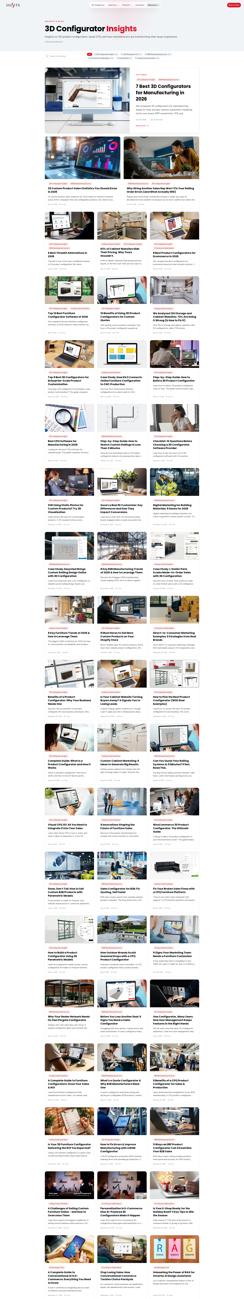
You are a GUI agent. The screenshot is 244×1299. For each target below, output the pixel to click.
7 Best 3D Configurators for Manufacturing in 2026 (163, 92)
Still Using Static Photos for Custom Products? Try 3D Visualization (65, 508)
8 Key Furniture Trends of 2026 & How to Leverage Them (69, 634)
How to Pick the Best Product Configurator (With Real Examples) (171, 700)
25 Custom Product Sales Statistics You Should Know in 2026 (82, 190)
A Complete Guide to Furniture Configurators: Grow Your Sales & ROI (68, 1084)
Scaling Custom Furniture (148, 58)
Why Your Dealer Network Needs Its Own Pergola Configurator (69, 1018)
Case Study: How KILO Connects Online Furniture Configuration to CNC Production (121, 380)
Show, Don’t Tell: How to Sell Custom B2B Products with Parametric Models (66, 892)
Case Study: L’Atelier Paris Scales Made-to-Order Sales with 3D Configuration (172, 572)
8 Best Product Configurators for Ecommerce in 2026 (174, 254)
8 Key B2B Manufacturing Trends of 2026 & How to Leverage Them (121, 570)
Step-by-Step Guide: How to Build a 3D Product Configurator (174, 379)
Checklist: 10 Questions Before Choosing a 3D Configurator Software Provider (172, 444)
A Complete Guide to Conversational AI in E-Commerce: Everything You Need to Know (69, 1277)
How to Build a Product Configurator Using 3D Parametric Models (62, 956)
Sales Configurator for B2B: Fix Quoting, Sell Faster (120, 890)
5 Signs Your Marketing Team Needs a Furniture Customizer (172, 954)
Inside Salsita (125, 58)
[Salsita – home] (13, 5)
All (89, 54)
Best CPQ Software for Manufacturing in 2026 (63, 442)
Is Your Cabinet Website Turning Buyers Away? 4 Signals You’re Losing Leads (121, 700)
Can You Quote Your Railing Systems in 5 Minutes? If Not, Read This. (171, 764)
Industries (112, 5)
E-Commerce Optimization (101, 58)
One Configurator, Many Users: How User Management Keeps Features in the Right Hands (173, 1020)
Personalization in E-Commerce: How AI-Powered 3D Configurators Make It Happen (121, 1212)
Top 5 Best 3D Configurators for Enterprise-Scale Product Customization (68, 380)
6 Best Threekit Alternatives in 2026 (67, 254)
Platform (125, 5)
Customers (139, 5)
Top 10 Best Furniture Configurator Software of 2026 (68, 315)
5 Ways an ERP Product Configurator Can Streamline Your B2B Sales (172, 1148)
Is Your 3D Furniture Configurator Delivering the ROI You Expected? (69, 1146)
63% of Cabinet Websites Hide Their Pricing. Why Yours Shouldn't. (119, 252)
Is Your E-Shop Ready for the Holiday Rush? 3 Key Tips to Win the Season (173, 1212)
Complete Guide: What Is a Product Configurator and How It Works (69, 764)
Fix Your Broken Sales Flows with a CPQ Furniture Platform (174, 890)
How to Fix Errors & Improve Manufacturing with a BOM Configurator (118, 1148)
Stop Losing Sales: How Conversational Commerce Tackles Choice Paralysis (118, 1275)
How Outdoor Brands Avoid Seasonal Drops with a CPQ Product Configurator (118, 956)
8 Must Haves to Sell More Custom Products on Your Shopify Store (117, 636)
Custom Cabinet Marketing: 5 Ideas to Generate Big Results (119, 762)
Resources (152, 5)
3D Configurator (98, 5)
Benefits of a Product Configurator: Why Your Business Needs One (69, 700)
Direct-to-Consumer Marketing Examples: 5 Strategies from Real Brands (174, 636)
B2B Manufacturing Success (159, 54)
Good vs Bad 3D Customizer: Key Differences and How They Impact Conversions (121, 508)
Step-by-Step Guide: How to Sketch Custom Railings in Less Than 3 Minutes (120, 444)
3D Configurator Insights (107, 54)
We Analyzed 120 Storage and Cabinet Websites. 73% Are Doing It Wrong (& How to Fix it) (174, 317)
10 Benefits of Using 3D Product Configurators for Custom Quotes (120, 316)
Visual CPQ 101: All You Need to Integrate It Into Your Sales (67, 826)
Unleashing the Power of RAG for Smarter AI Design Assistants (174, 1274)
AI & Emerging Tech (132, 54)
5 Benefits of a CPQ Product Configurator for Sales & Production (170, 1084)
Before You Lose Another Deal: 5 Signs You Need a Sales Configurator (120, 1020)
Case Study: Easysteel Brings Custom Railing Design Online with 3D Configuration (67, 572)
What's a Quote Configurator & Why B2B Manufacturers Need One (120, 1084)
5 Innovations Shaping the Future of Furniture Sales (117, 826)
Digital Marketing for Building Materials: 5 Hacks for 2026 (172, 506)
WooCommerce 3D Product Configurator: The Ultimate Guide (171, 828)
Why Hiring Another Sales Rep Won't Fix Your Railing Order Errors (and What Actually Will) (160, 190)
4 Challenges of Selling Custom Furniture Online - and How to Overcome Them (68, 1212)
